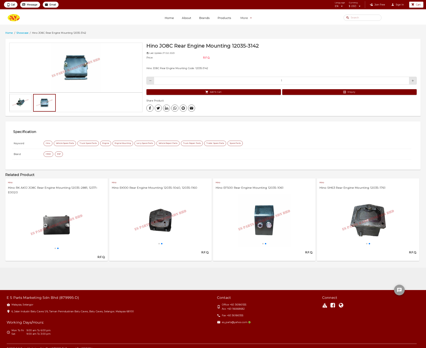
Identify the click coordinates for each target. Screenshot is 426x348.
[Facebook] (332, 305)
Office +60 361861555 (234, 304)
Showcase (22, 32)
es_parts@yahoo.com (234, 322)
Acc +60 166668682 (233, 308)
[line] (183, 108)
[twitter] (158, 108)
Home (9, 32)
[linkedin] (166, 108)
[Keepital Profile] (324, 305)
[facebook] (149, 108)
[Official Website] (341, 305)
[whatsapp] (174, 108)
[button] (75, 67)
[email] (191, 108)
